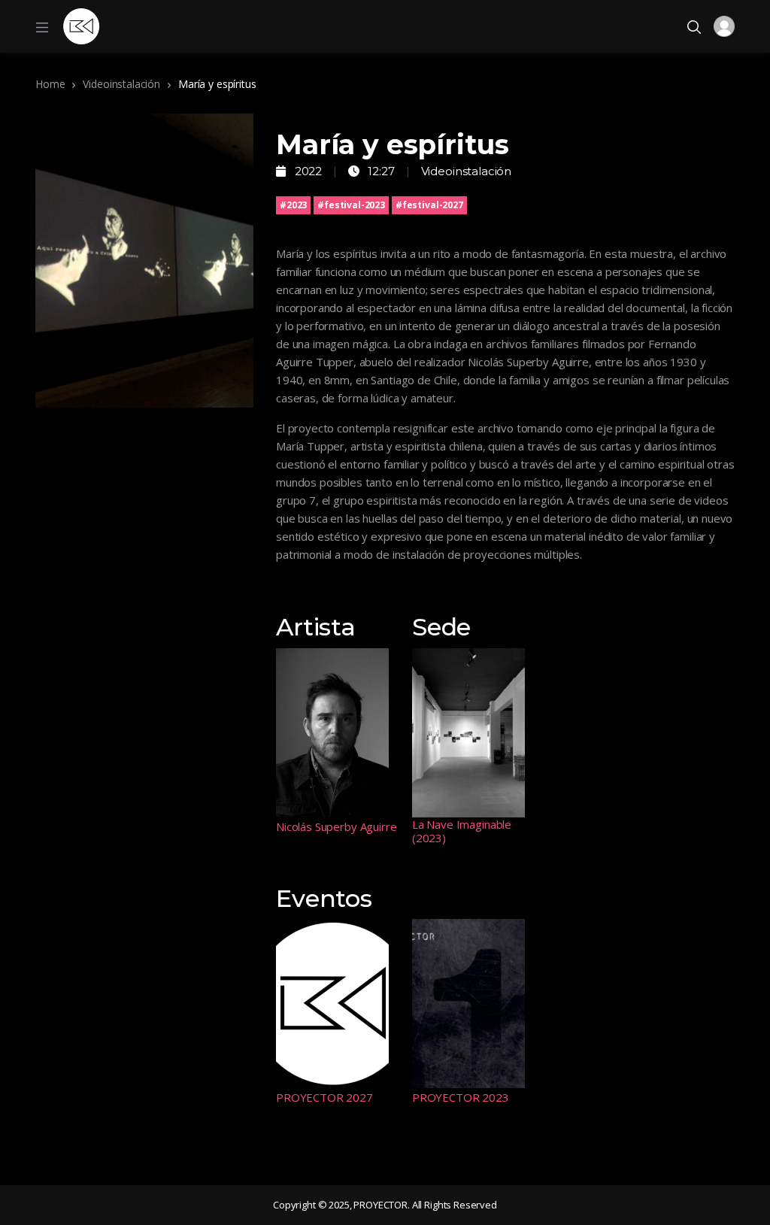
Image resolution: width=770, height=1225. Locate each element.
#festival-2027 (429, 205)
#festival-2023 (351, 205)
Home (50, 84)
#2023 (293, 205)
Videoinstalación (121, 84)
